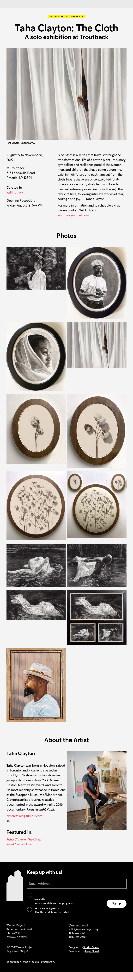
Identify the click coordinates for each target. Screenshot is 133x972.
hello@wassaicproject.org (83, 929)
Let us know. (48, 962)
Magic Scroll (92, 951)
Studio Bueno (91, 947)
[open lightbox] (36, 268)
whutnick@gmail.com (73, 215)
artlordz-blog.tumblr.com (24, 816)
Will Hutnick (14, 192)
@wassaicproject (78, 925)
